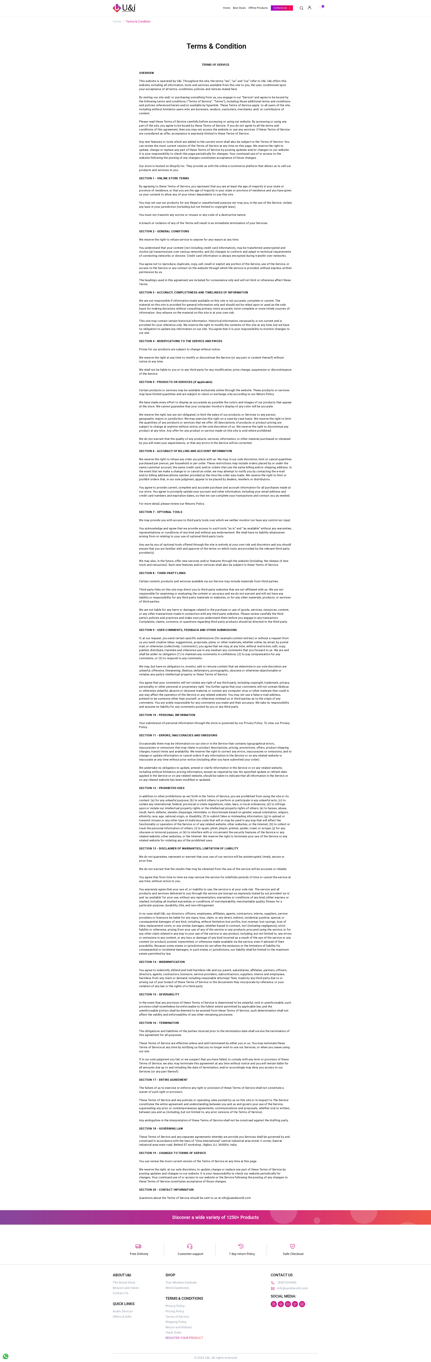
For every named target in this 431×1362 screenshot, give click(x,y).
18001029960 (286, 1282)
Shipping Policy (176, 1322)
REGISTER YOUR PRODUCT (184, 1338)
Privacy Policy (175, 1306)
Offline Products (258, 7)
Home (226, 7)
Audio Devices (123, 1311)
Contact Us (120, 1293)
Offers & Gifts (122, 1316)
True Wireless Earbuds (181, 1282)
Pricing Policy (174, 1311)
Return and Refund (178, 1327)
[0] (320, 7)
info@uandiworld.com (292, 1288)
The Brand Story (124, 1282)
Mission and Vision (126, 1288)
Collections (280, 7)
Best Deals (239, 7)
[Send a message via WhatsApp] (6, 1356)
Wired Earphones (177, 1288)
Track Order (173, 1332)
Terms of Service (177, 1316)
